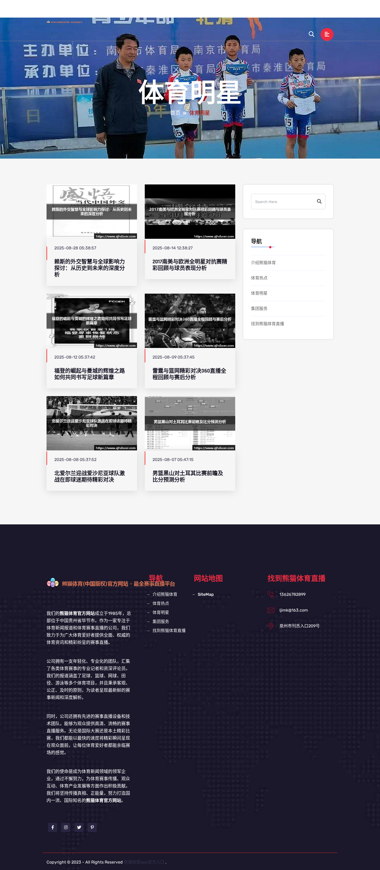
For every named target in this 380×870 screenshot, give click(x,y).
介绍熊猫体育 (182, 11)
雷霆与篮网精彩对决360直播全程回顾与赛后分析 (189, 374)
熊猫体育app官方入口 (144, 862)
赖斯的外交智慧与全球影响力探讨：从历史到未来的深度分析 (89, 268)
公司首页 (151, 11)
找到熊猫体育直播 (301, 11)
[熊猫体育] (70, 21)
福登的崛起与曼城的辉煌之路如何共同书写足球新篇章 (89, 374)
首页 (175, 113)
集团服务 (265, 11)
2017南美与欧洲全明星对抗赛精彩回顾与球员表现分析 (190, 264)
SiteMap (206, 594)
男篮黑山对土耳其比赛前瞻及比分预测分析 (188, 476)
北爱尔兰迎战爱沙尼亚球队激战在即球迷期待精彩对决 (89, 476)
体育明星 (239, 11)
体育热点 (213, 11)
